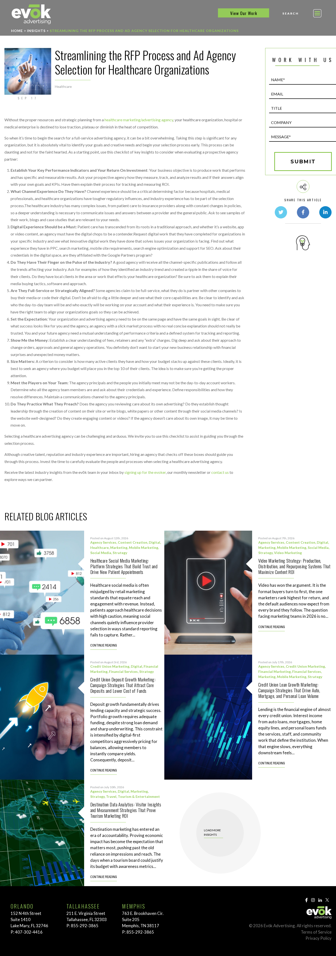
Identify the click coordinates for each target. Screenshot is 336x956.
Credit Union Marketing (109, 666)
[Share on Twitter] (281, 212)
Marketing (118, 547)
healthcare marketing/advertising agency (139, 119)
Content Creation (132, 542)
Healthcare (63, 86)
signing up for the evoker (145, 472)
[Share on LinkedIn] (325, 212)
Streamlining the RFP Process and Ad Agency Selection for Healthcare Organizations (144, 31)
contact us (220, 472)
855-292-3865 (84, 925)
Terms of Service (316, 932)
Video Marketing (288, 553)
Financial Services (123, 671)
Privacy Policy (318, 938)
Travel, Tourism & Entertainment (133, 796)
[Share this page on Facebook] (303, 212)
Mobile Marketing (143, 547)
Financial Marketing (274, 671)
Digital (154, 542)
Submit (303, 161)
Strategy (120, 553)
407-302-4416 (29, 932)
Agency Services (103, 542)
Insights (36, 31)
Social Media (100, 553)
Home (17, 31)
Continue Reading (103, 646)
